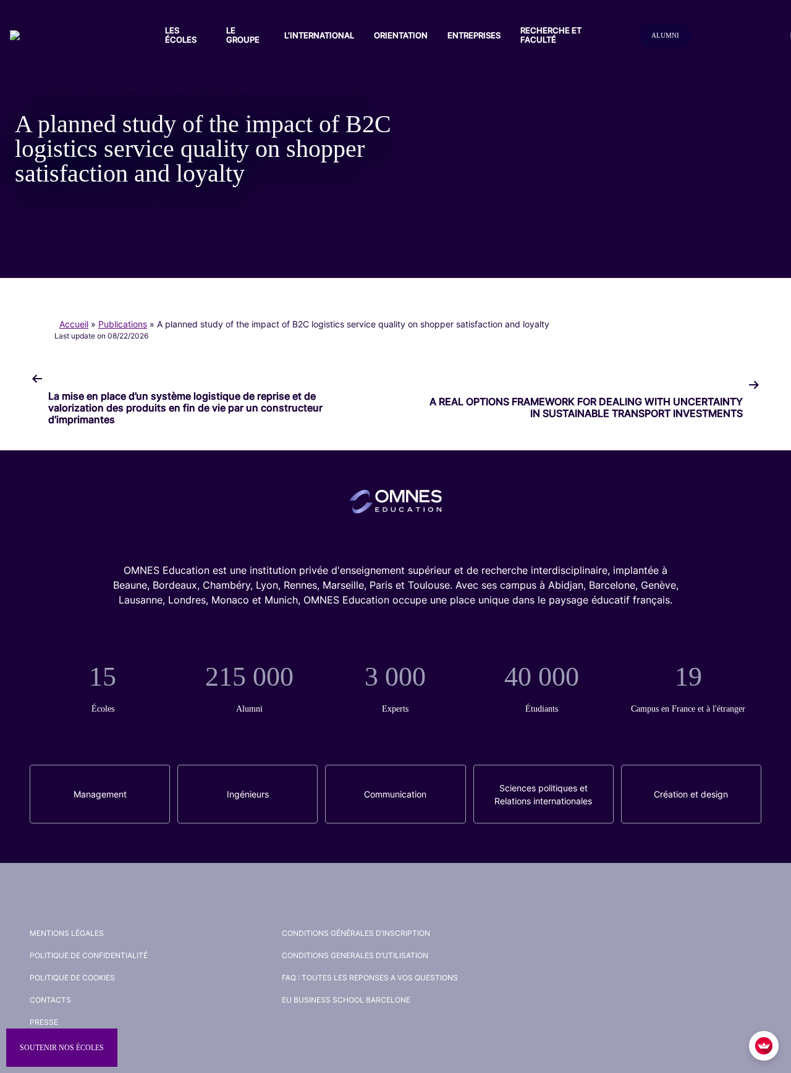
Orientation (401, 35)
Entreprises (474, 35)
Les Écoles (181, 34)
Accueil (73, 324)
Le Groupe (243, 34)
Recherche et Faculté (551, 34)
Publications (122, 324)
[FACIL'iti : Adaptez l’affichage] (764, 1046)
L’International (319, 35)
